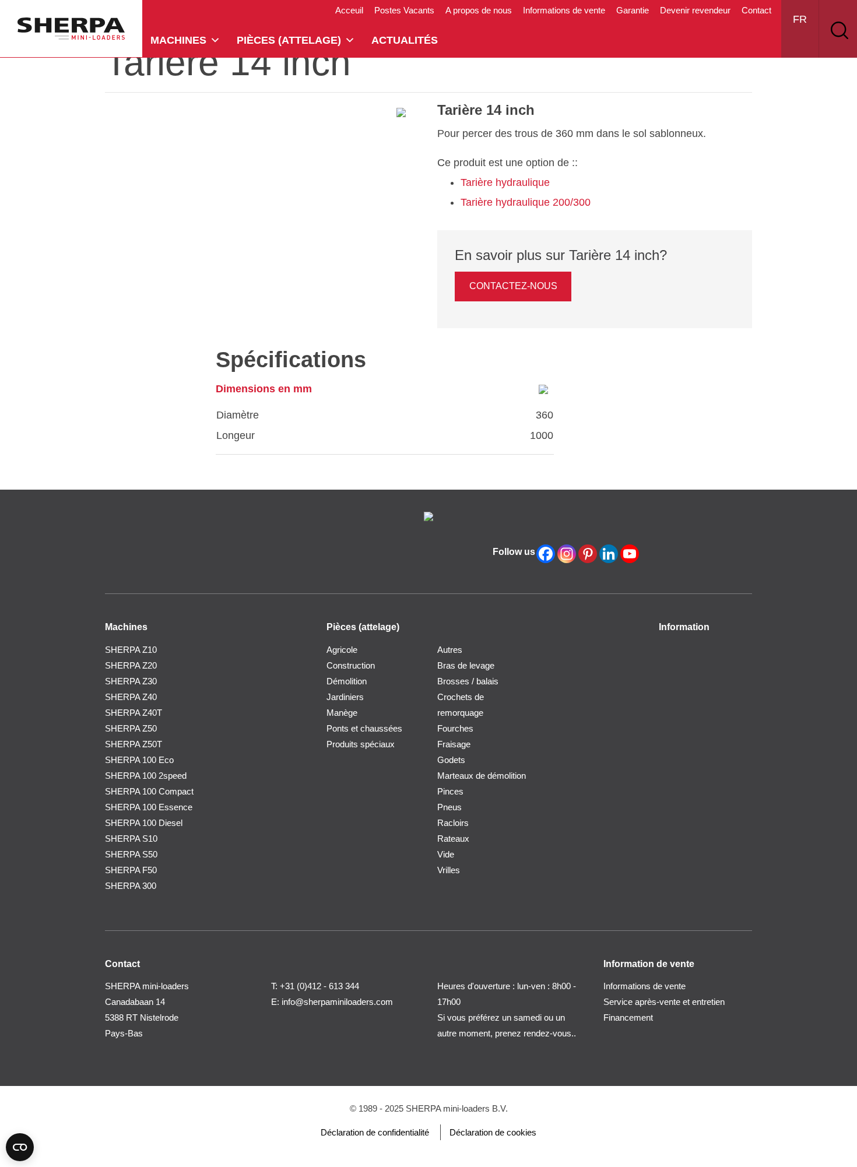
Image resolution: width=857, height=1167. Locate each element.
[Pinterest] (587, 553)
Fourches (455, 728)
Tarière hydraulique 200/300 (526, 202)
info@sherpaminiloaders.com (337, 1002)
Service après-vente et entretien (664, 1002)
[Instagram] (566, 553)
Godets (451, 760)
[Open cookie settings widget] (20, 1147)
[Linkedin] (608, 553)
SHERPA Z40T (133, 713)
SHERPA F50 (131, 870)
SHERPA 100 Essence (148, 807)
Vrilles (448, 870)
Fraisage (453, 744)
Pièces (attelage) (289, 40)
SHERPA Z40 (131, 697)
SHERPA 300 (130, 886)
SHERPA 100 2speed (146, 776)
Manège (341, 713)
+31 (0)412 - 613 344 (319, 986)
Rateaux (453, 838)
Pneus (449, 807)
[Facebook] (545, 553)
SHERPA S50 (131, 854)
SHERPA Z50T (133, 744)
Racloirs (453, 823)
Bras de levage (465, 665)
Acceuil (349, 10)
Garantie (632, 10)
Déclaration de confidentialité (375, 1132)
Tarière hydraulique (505, 182)
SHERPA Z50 (131, 728)
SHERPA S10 (131, 838)
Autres (449, 650)
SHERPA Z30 (131, 681)
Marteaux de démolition (481, 776)
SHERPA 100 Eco (139, 760)
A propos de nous (478, 10)
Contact (756, 10)
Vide (445, 854)
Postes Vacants (404, 10)
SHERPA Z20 (131, 665)
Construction (350, 665)
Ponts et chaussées (364, 728)
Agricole (341, 650)
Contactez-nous (513, 286)
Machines (178, 40)
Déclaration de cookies (492, 1132)
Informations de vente (564, 10)
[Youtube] (629, 553)
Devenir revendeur (695, 10)
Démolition (346, 681)
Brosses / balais (467, 681)
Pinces (450, 791)
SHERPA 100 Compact (149, 791)
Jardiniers (345, 697)
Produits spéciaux (360, 744)
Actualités (404, 40)
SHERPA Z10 (131, 650)
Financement (628, 1017)
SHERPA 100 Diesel (143, 823)
